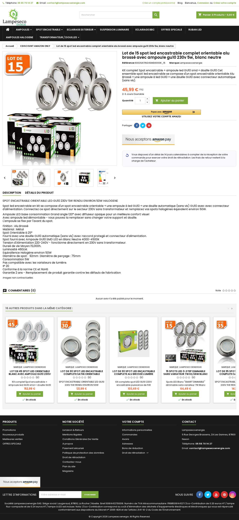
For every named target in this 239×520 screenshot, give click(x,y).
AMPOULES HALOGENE (19, 37)
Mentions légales (72, 434)
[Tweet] (142, 125)
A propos (67, 443)
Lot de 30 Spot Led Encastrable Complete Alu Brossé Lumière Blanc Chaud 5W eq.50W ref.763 (133, 374)
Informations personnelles (137, 430)
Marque (174, 62)
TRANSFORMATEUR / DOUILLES (58, 37)
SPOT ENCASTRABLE (48, 29)
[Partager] (136, 125)
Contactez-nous (71, 462)
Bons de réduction (132, 448)
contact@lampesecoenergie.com (66, 2)
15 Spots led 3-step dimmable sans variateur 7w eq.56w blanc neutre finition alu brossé (185, 374)
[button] (161, 113)
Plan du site (68, 466)
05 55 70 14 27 (25, 2)
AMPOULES (22, 29)
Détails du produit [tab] (39, 193)
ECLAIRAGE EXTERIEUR (80, 29)
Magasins (67, 471)
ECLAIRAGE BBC (144, 29)
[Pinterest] (149, 125)
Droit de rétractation (73, 457)
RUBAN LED (195, 29)
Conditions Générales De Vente (80, 439)
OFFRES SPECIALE (171, 29)
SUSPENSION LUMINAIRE (114, 29)
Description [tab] (12, 193)
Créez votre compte (224, 2)
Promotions (9, 430)
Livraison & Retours (73, 430)
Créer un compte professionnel (158, 2)
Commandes (129, 434)
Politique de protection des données (83, 452)
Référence (128, 62)
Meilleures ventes (13, 439)
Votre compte (133, 422)
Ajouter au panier (169, 100)
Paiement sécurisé (73, 448)
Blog (180, 2)
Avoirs (125, 439)
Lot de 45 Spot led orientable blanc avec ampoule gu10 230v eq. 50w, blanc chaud (30, 374)
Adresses (127, 443)
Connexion (203, 2)
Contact (189, 422)
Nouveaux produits (13, 434)
